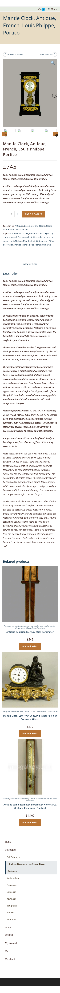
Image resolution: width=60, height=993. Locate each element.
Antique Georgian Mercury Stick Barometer (30, 631)
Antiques (19, 225)
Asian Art (11, 884)
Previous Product (15, 54)
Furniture (41, 628)
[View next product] (54, 54)
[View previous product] (5, 54)
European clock (25, 237)
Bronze (10, 912)
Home (8, 841)
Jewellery (11, 898)
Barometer (16, 626)
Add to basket (33, 214)
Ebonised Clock (36, 233)
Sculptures (12, 905)
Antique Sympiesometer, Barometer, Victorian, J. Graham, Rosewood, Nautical (30, 806)
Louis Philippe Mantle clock (22, 241)
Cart (7, 951)
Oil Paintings (13, 857)
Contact (9, 934)
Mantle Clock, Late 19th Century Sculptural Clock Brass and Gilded (30, 717)
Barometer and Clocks (34, 225)
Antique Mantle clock (18, 233)
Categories (10, 849)
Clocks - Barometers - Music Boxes (35, 627)
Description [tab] (30, 264)
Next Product (46, 54)
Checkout (10, 959)
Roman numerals (43, 244)
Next (55, 134)
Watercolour (13, 877)
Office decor (42, 241)
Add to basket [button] (30, 646)
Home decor (39, 237)
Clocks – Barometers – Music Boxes (26, 864)
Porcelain (11, 891)
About (8, 927)
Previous (4, 134)
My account (11, 943)
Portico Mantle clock (24, 244)
